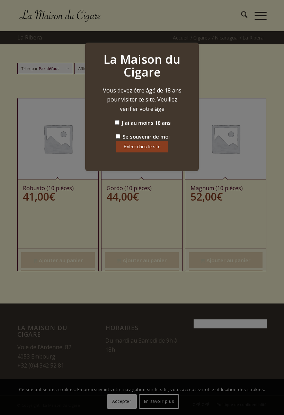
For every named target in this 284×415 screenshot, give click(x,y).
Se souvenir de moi (145, 136)
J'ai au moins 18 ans (146, 122)
